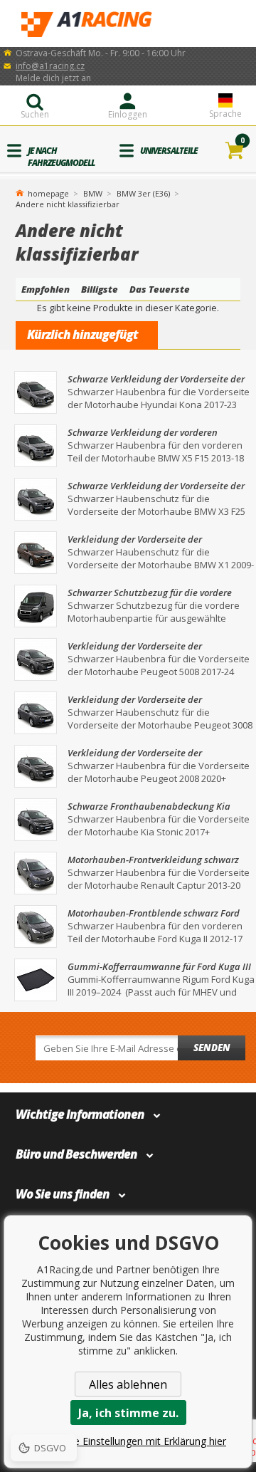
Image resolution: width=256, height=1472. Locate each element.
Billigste (99, 289)
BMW (92, 193)
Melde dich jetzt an (53, 78)
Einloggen (127, 114)
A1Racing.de (128, 24)
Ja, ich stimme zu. (128, 1413)
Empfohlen (45, 289)
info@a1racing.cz (50, 66)
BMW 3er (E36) (143, 193)
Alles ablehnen (128, 1384)
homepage (48, 192)
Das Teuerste (159, 289)
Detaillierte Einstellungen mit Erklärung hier (128, 1441)
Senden (211, 1047)
